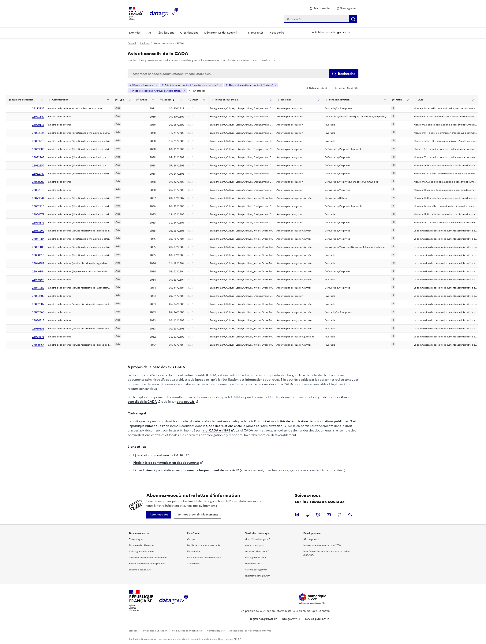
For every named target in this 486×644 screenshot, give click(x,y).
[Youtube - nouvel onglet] (329, 514)
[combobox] (320, 19)
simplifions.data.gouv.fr (258, 539)
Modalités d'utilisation (155, 630)
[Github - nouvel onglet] (339, 514)
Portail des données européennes (147, 563)
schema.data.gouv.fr (140, 569)
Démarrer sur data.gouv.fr (220, 33)
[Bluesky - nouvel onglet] (318, 514)
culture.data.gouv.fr (256, 569)
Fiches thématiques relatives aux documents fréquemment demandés (184, 470)
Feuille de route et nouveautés (203, 545)
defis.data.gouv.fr (254, 563)
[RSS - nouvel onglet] (350, 514)
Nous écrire (276, 33)
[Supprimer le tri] (156, 85)
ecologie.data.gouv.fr (257, 557)
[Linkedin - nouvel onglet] (297, 514)
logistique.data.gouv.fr (257, 575)
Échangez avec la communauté (204, 557)
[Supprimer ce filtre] (220, 85)
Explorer (145, 43)
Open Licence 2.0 (227, 639)
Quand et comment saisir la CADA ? (159, 455)
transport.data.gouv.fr (257, 551)
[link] (320, 8)
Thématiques (136, 539)
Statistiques (193, 563)
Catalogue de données (141, 551)
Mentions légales (216, 630)
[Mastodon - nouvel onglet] (307, 514)
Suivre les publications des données (148, 557)
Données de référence (141, 545)
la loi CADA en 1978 (216, 430)
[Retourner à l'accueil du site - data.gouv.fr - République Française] (173, 600)
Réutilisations (165, 33)
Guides (191, 539)
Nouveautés (255, 33)
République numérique (144, 426)
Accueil (132, 43)
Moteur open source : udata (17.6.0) (322, 545)
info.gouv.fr (289, 619)
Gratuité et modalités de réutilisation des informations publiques (301, 421)
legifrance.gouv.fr (261, 619)
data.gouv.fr (186, 401)
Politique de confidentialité (187, 630)
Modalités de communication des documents (166, 462)
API (149, 33)
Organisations (189, 33)
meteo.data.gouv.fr (255, 545)
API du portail (311, 539)
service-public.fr (315, 619)
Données (134, 33)
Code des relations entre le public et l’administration (244, 426)
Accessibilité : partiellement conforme (250, 630)
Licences (133, 630)
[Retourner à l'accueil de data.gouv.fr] (164, 13)
